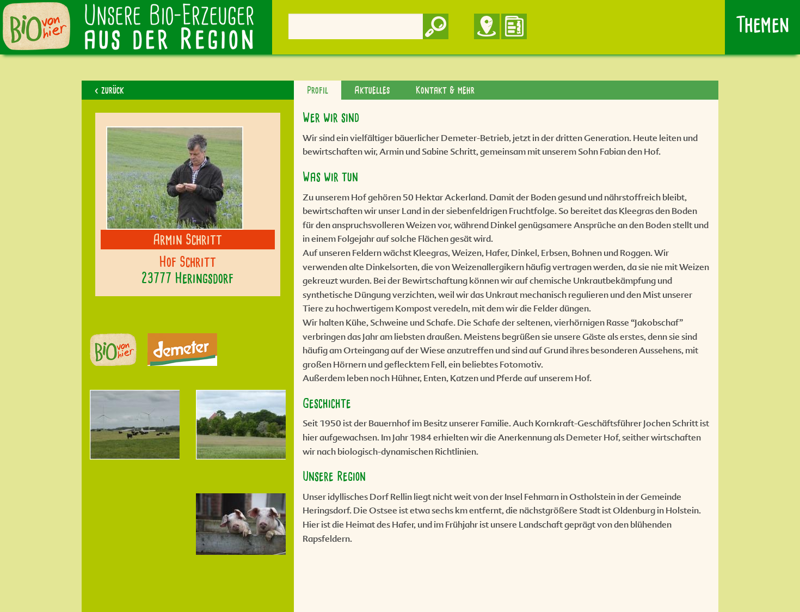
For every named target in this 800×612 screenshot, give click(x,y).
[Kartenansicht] (474, 18)
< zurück (109, 90)
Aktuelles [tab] (372, 90)
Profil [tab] (317, 90)
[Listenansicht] (514, 18)
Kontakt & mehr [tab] (445, 90)
